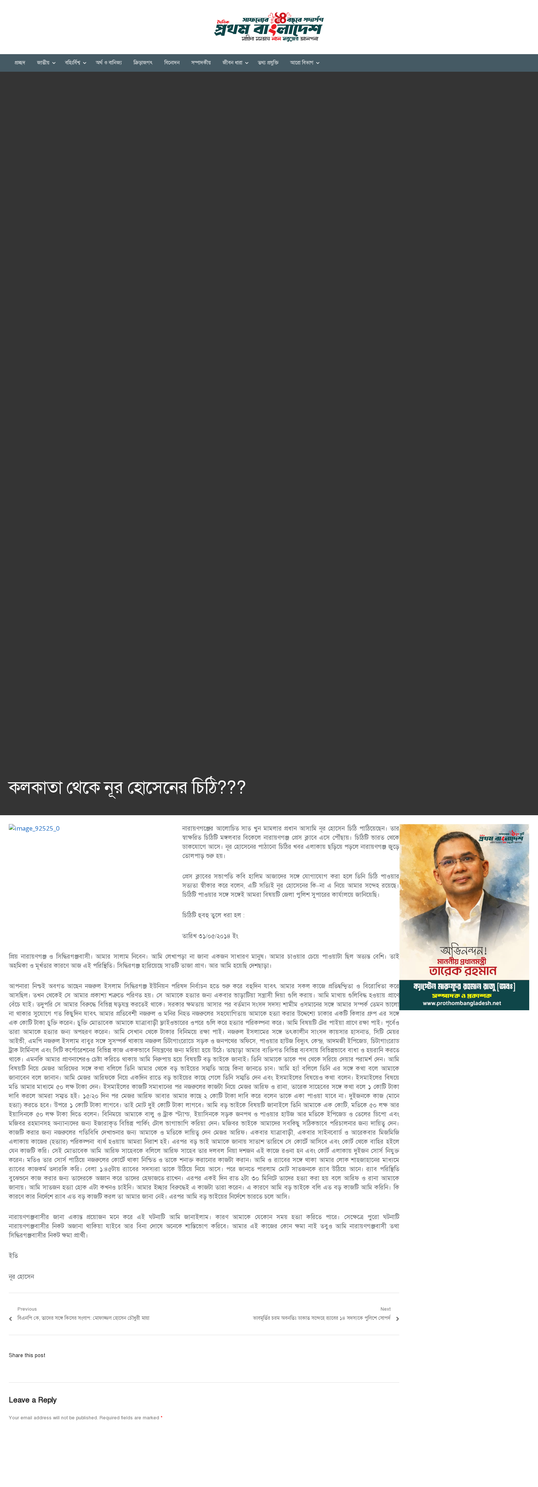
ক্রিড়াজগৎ (143, 63)
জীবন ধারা (232, 63)
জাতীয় (43, 63)
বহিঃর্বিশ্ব (72, 63)
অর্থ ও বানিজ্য (109, 63)
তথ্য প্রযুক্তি (268, 63)
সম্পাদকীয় (201, 63)
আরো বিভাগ (301, 63)
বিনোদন (172, 63)
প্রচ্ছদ (20, 63)
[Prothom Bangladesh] (269, 27)
